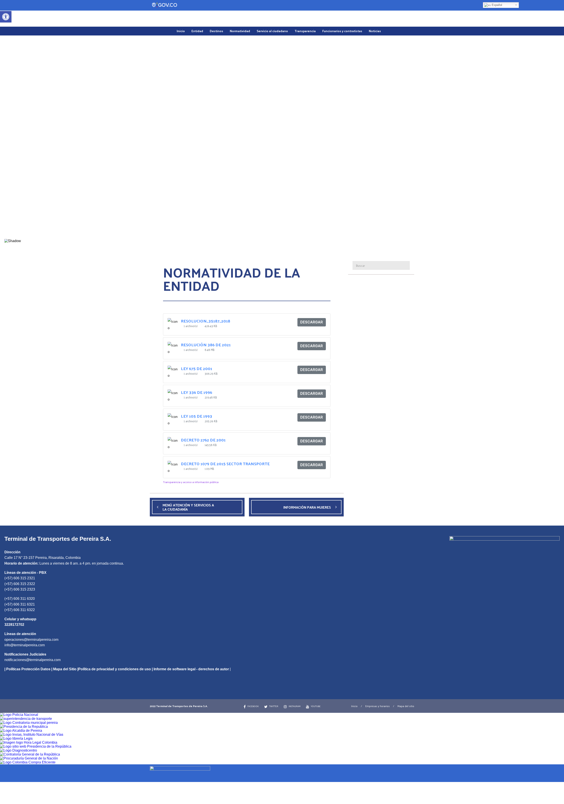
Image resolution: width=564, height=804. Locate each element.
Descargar (311, 322)
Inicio (181, 31)
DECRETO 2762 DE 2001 (203, 439)
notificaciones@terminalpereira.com (32, 660)
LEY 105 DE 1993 (196, 416)
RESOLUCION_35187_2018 (205, 320)
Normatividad (240, 31)
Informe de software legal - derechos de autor (191, 669)
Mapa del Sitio (64, 669)
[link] (282, 772)
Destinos (216, 31)
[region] (282, 145)
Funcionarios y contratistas (342, 31)
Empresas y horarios (377, 706)
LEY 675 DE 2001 (196, 368)
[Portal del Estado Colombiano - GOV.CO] (165, 5)
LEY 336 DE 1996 (196, 392)
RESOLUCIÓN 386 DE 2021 (206, 344)
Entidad (197, 31)
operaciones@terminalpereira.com (31, 639)
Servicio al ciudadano (272, 31)
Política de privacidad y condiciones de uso (114, 669)
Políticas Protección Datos (28, 669)
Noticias (375, 31)
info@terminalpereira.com (24, 645)
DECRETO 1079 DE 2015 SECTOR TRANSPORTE (225, 463)
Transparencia (305, 31)
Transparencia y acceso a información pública (191, 482)
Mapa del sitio (405, 706)
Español (496, 5)
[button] (282, 228)
